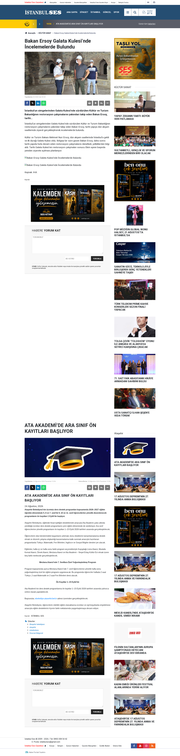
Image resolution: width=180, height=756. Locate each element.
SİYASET (84, 12)
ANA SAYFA (72, 12)
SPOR (116, 12)
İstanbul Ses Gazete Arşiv (99, 2)
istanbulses (34, 630)
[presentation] (33, 23)
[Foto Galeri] (154, 2)
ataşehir (33, 627)
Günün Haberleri (65, 2)
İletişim (60, 746)
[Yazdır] (89, 103)
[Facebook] (27, 103)
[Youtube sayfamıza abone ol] (140, 745)
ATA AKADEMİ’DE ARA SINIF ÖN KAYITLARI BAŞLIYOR (79, 24)
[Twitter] (32, 103)
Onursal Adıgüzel (36, 633)
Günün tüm (147, 24)
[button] (95, 103)
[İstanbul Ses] (43, 12)
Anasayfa (31, 33)
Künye (113, 2)
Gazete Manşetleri (80, 2)
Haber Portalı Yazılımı (37, 752)
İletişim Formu (123, 2)
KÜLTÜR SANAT (45, 33)
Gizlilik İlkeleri (104, 746)
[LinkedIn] (38, 103)
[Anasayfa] (45, 2)
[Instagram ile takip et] (146, 745)
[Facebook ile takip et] (134, 745)
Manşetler (53, 2)
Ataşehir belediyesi (37, 624)
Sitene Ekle (117, 746)
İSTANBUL (96, 12)
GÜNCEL (107, 12)
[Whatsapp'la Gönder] (43, 103)
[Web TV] (148, 2)
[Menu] (128, 12)
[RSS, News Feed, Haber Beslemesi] (152, 745)
